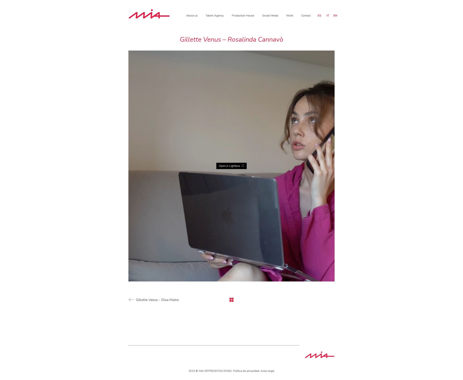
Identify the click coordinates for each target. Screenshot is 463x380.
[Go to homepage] (149, 14)
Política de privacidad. (246, 371)
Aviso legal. (267, 371)
